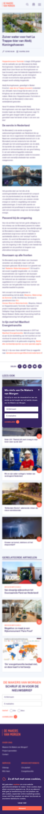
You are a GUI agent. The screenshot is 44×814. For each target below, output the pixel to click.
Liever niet (22, 803)
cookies (16, 784)
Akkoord (22, 808)
